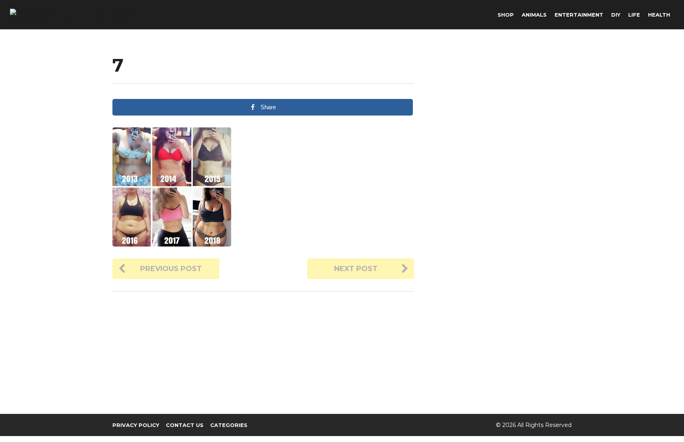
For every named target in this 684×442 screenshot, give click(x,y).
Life (634, 14)
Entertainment (579, 14)
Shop (506, 14)
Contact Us (184, 425)
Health (659, 14)
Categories (228, 425)
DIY (615, 14)
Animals (534, 14)
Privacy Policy (135, 425)
